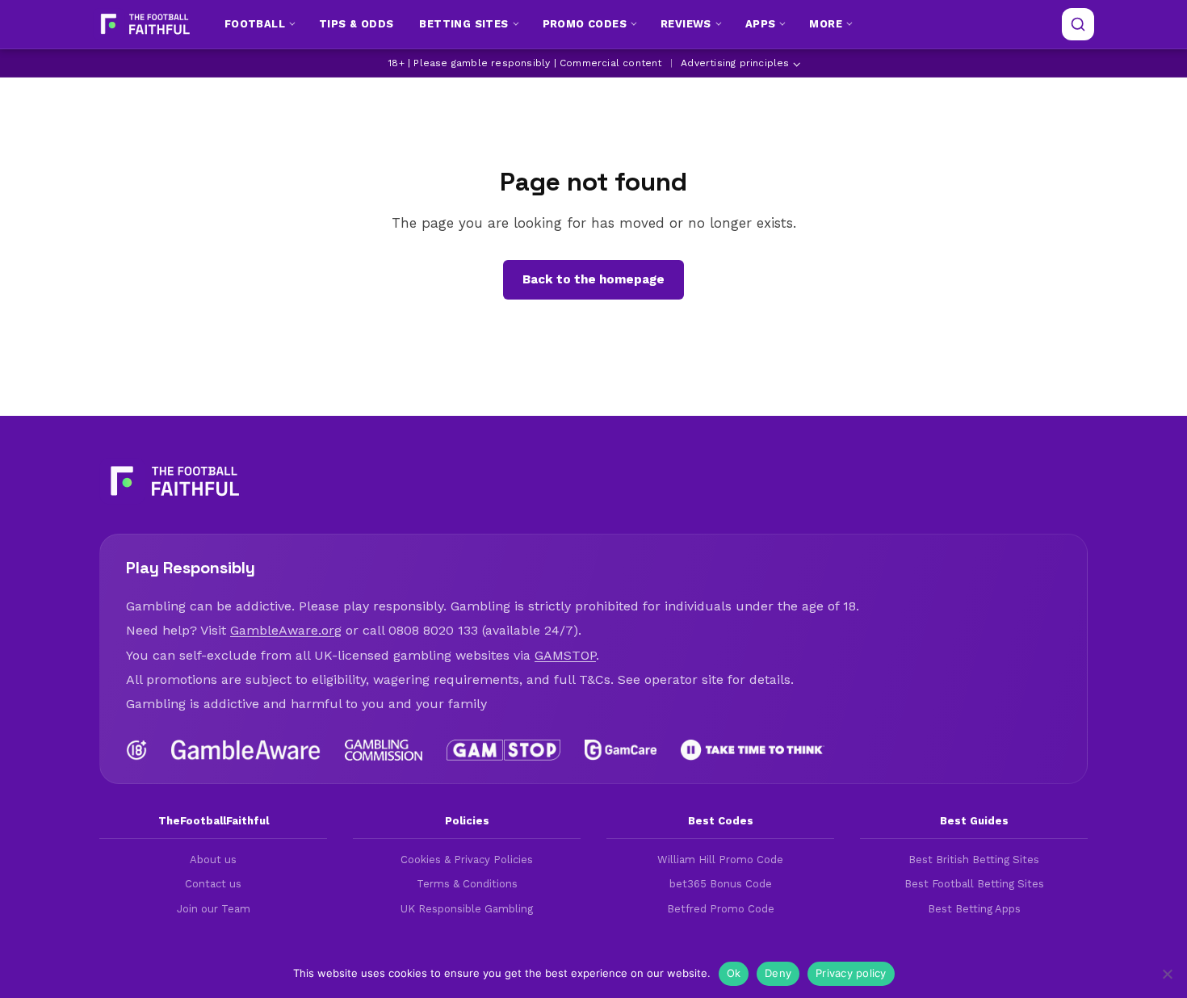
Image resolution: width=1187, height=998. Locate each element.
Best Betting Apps (974, 909)
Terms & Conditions (467, 884)
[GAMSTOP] (503, 750)
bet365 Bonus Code (720, 884)
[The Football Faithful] (143, 24)
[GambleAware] (246, 750)
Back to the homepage (593, 279)
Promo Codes (585, 24)
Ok (734, 973)
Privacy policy (851, 973)
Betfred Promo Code (720, 909)
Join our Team (213, 909)
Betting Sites (463, 24)
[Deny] (1167, 974)
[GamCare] (620, 750)
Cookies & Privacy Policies (467, 859)
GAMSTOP (565, 655)
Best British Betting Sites (973, 859)
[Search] (1078, 24)
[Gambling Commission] (384, 750)
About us (213, 859)
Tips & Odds (356, 24)
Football (254, 24)
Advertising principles (735, 63)
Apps (760, 24)
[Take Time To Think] (753, 750)
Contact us (213, 884)
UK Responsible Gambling (467, 909)
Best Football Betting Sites (974, 884)
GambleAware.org (286, 630)
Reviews (686, 24)
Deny (778, 973)
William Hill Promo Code (720, 859)
